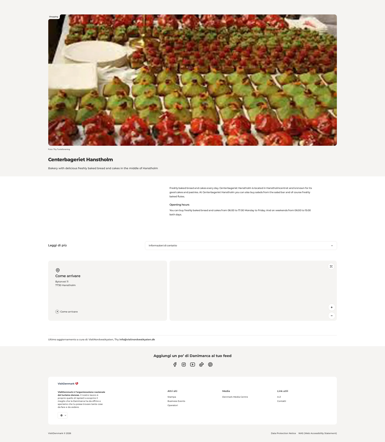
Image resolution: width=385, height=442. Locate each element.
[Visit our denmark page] (174, 364)
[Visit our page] (183, 364)
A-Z (279, 397)
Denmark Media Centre (235, 397)
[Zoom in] (331, 307)
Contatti (281, 401)
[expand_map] (331, 266)
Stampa (172, 397)
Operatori (173, 405)
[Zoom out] (331, 315)
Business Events (176, 401)
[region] (253, 291)
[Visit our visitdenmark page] (192, 364)
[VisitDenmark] (68, 383)
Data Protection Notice (283, 433)
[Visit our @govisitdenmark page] (201, 364)
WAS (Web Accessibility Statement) (317, 433)
